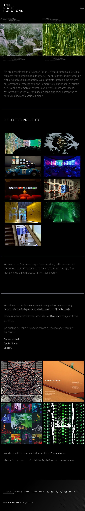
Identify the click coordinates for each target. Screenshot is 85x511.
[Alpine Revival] (23, 166)
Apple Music (10, 343)
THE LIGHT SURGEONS (14, 503)
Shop (41, 492)
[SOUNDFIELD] (62, 212)
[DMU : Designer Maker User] (23, 212)
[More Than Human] (62, 143)
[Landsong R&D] (23, 143)
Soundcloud (58, 453)
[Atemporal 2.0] (62, 166)
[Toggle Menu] (82, 8)
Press (26, 492)
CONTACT (8, 492)
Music (34, 492)
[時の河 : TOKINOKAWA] (23, 189)
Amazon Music (12, 339)
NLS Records (62, 309)
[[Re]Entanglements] (62, 189)
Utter (46, 309)
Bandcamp (56, 316)
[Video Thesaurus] (23, 235)
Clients (18, 492)
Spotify (8, 347)
